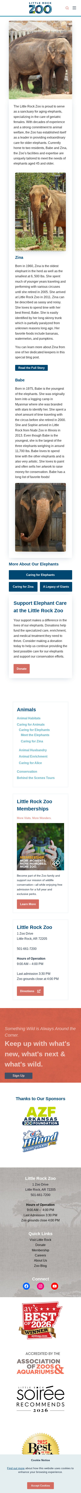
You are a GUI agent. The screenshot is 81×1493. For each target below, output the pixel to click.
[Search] (67, 7)
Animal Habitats (28, 718)
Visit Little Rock (40, 1239)
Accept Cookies (40, 1485)
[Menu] (74, 8)
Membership (40, 1250)
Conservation (27, 771)
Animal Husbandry (33, 750)
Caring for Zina (32, 741)
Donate (40, 1245)
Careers (40, 1255)
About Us (40, 1260)
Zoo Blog (40, 1265)
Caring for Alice (30, 763)
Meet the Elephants (35, 735)
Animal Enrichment (33, 756)
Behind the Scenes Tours (36, 778)
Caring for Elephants (34, 730)
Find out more (16, 1468)
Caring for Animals (31, 724)
